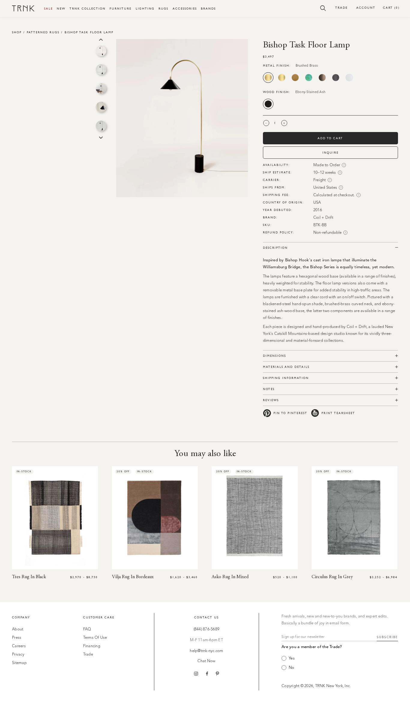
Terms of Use (95, 638)
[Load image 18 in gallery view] (101, 69)
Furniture (120, 8)
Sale (48, 8)
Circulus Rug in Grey (332, 577)
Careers (19, 646)
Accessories (185, 8)
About (17, 629)
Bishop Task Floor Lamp (89, 32)
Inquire (330, 152)
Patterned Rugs (43, 32)
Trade (341, 7)
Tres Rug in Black (29, 577)
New (61, 8)
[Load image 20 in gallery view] (101, 107)
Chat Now (206, 661)
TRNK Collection (88, 8)
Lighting (145, 8)
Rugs (163, 8)
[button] (323, 8)
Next (101, 137)
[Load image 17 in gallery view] (101, 51)
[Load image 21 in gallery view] (101, 126)
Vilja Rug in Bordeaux (133, 577)
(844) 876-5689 (207, 629)
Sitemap (19, 663)
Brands (208, 8)
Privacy (18, 654)
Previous (101, 39)
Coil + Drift (323, 218)
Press (16, 638)
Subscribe (387, 637)
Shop (17, 32)
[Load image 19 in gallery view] (101, 88)
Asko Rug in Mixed (230, 577)
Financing (91, 646)
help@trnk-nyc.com (206, 651)
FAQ (87, 629)
